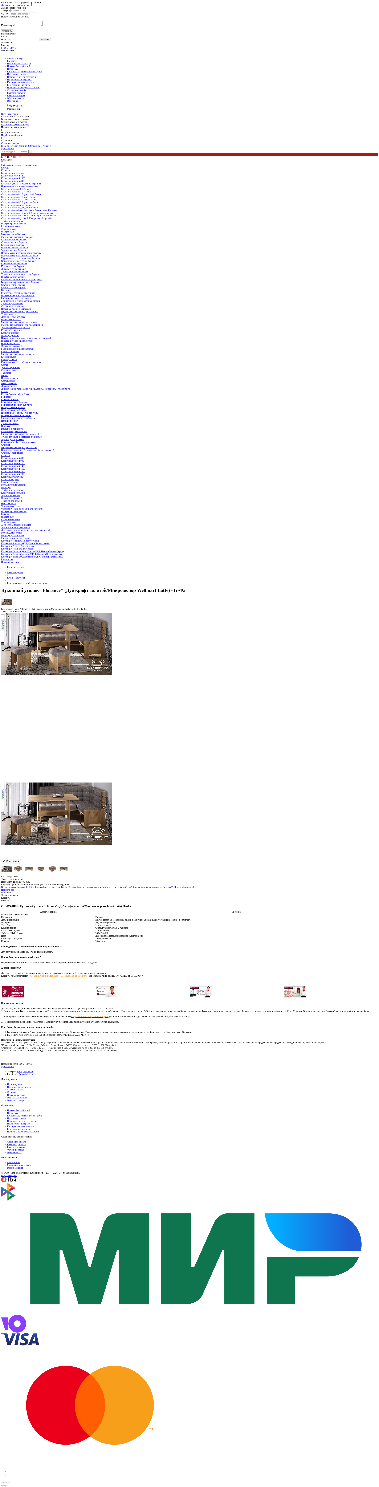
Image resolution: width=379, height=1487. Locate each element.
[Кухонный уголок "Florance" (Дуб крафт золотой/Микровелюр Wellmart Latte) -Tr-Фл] (56, 844)
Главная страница (16, 567)
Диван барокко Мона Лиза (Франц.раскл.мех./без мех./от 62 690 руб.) (36, 389)
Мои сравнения (15, 1168)
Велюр (4, 887)
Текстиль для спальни (12, 500)
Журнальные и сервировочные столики (21, 301)
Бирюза (39, 887)
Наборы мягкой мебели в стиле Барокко (21, 253)
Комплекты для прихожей (14, 431)
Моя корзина (13, 1162)
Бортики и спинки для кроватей (17, 349)
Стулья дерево (8, 370)
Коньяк (89, 887)
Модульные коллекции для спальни (19, 447)
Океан (114, 887)
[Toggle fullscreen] (5, 1482)
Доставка (11, 1092)
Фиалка (136, 887)
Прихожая (6, 426)
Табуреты (6, 373)
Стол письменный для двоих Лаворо (19, 207)
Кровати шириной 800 (12, 181)
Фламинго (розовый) (162, 887)
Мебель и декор (15, 572)
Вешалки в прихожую (12, 429)
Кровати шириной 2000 (13, 474)
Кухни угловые (9, 359)
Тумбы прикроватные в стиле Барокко (20, 274)
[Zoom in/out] (8, 1482)
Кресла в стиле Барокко (13, 266)
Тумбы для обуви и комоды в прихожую (21, 437)
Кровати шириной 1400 (13, 466)
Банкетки (6, 397)
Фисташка (146, 887)
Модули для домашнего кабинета (18, 418)
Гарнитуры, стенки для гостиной (18, 293)
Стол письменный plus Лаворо (16, 205)
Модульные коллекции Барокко (17, 237)
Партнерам (12, 69)
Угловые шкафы (9, 229)
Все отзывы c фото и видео (15, 124)
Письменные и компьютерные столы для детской (26, 338)
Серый (128, 887)
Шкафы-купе (7, 231)
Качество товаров (16, 95)
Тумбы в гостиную (10, 314)
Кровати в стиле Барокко (14, 239)
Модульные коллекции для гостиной (19, 311)
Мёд (101, 887)
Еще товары (7, 559)
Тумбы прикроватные (12, 221)
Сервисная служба (16, 90)
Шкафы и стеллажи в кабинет (16, 415)
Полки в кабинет (9, 421)
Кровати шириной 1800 (13, 471)
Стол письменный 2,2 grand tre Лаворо (20, 202)
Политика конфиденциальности (23, 87)
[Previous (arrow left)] (2, 1485)
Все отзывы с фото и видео (15, 119)
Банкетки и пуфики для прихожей (18, 442)
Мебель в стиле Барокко (13, 234)
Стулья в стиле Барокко (13, 285)
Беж (32, 887)
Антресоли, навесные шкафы (16, 524)
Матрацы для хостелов (12, 535)
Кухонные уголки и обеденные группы (21, 183)
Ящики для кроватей (11, 346)
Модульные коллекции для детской (19, 322)
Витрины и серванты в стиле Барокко (20, 282)
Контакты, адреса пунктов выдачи (24, 71)
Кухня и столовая (10, 351)
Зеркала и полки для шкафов (15, 527)
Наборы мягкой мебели (13, 407)
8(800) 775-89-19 (25, 1071)
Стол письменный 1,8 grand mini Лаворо (21, 194)
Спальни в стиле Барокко (14, 242)
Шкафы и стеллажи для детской (17, 341)
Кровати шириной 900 (12, 460)
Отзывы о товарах (16, 1100)
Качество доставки (16, 93)
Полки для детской (10, 343)
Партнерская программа (19, 79)
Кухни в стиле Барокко (12, 245)
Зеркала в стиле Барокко (13, 250)
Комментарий (8, 25)
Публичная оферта (16, 74)
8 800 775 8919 (8, 48)
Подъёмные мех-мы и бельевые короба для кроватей (27, 450)
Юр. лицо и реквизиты (18, 85)
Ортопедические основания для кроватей (22, 508)
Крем (96, 887)
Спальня (5, 445)
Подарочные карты (11, 562)
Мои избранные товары (19, 1165)
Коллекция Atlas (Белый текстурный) (20, 540)
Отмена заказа (14, 101)
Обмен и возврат (15, 98)
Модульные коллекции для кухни (18, 354)
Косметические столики (13, 492)
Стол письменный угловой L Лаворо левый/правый (27, 213)
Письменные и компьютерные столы (19, 186)
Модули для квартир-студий (15, 538)
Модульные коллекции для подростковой (22, 325)
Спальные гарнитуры (12, 453)
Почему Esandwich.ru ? (18, 66)
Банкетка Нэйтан (10, 399)
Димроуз (80, 887)
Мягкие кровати (9, 482)
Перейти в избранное (12, 135)
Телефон (5, 10)
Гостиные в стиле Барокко (14, 247)
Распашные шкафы (10, 226)
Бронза (46, 887)
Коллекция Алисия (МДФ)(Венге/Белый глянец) (25, 543)
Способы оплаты (15, 1089)
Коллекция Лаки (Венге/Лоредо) (17, 548)
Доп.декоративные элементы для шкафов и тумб (25, 530)
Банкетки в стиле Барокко (14, 263)
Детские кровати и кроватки (15, 327)
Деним (72, 887)
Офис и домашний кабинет (15, 410)
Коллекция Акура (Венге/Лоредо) (18, 546)
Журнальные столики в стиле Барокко (20, 258)
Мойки (4, 375)
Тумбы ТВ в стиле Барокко (14, 271)
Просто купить (14, 1084)
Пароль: (5, 39)
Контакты (12, 61)
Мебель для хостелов (11, 532)
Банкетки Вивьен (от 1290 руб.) (17, 405)
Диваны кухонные (10, 367)
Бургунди (56, 887)
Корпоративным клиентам (20, 82)
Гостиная (5, 290)
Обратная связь (9, 1175)
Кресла (4, 391)
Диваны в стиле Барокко (13, 269)
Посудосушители (10, 378)
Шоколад (178, 887)
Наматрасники (8, 503)
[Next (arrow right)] (5, 1485)
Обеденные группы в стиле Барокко (19, 255)
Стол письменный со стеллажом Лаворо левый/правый (29, 210)
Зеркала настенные (10, 495)
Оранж (121, 887)
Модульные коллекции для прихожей (20, 434)
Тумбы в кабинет (10, 423)
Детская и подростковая (13, 317)
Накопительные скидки (19, 63)
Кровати (5, 170)
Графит (64, 887)
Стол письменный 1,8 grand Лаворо (19, 197)
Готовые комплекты (11, 319)
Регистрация (13, 114)
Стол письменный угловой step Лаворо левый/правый (28, 215)
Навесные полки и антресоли (16, 309)
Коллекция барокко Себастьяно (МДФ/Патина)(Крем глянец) (32, 556)
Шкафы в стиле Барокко (13, 277)
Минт (107, 887)
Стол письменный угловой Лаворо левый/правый (26, 218)
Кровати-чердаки (10, 333)
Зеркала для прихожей (12, 439)
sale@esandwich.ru (24, 1074)
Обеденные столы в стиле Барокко (18, 261)
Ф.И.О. (4, 13)
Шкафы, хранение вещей (14, 223)
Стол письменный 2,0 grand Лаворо (19, 199)
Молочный (188, 887)
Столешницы (8, 381)
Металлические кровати (13, 484)
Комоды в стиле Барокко (13, 287)
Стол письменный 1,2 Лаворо (16, 191)
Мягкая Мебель (9, 383)
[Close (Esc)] (2, 1482)
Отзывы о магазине (17, 1097)
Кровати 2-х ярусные (12, 330)
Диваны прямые (9, 386)
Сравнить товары (10, 143)
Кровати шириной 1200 (13, 175)
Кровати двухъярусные (12, 173)
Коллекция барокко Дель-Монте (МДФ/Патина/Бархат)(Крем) (32, 551)
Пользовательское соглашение (22, 77)
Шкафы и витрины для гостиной (17, 295)
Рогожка (21, 887)
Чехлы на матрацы (10, 506)
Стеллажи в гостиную (12, 306)
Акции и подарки (16, 58)
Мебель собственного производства (19, 165)
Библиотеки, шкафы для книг (16, 298)
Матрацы (6, 487)
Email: (4, 36)
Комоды (5, 167)
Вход (3, 114)
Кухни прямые (8, 357)
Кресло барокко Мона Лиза (15, 394)
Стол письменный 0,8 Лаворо (16, 189)
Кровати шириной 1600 (13, 178)
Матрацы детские (10, 335)
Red (28, 887)
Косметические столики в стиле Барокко (21, 279)
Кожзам (12, 887)
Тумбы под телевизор (12, 303)
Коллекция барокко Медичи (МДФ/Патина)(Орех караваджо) (32, 554)
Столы (4, 365)
